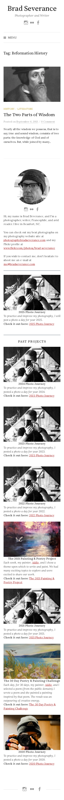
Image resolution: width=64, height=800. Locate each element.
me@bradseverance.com (19, 264)
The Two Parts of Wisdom (29, 115)
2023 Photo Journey (41, 395)
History (9, 108)
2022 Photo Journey (41, 515)
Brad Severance (32, 8)
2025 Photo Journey (41, 324)
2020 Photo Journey (41, 763)
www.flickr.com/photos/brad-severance (29, 248)
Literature (25, 108)
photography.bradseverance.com (25, 240)
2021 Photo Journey (41, 637)
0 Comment (48, 121)
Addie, (35, 562)
